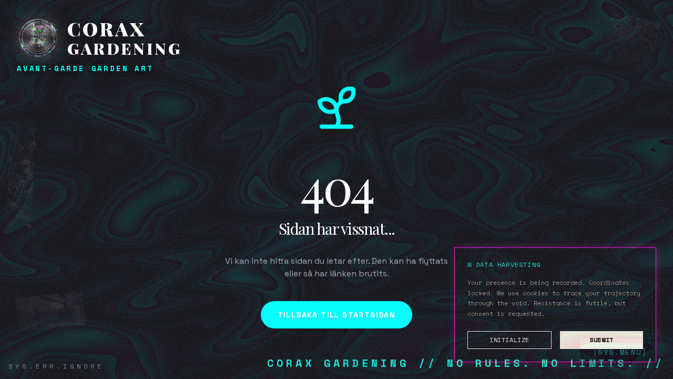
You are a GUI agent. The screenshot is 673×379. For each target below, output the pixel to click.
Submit (601, 339)
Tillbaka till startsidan (337, 315)
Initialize (509, 339)
